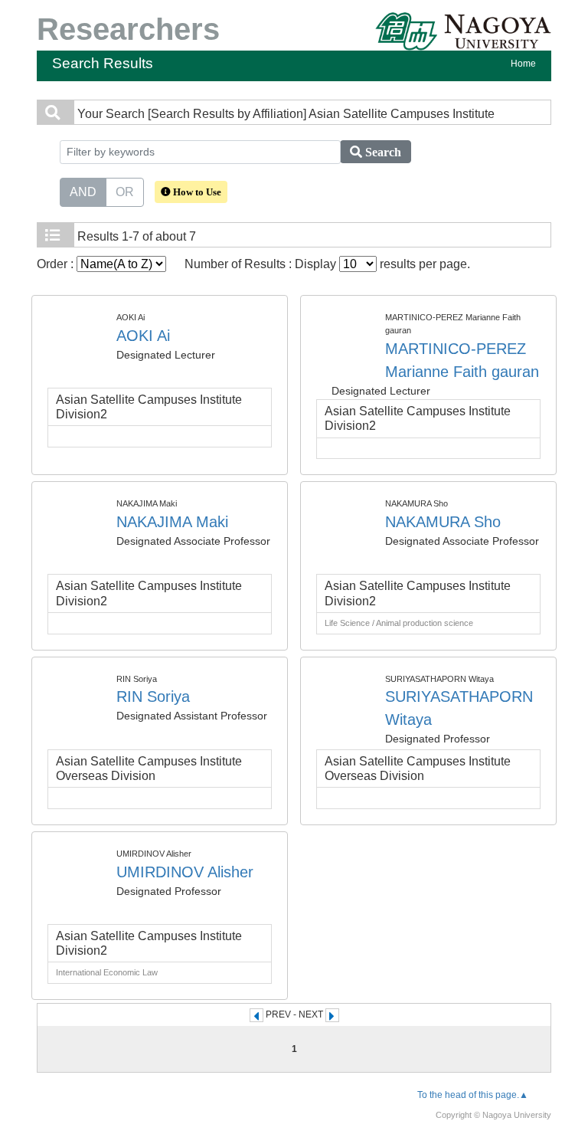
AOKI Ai (143, 335)
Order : (57, 263)
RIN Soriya (153, 696)
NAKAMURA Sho (443, 521)
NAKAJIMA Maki (172, 521)
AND (83, 191)
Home (523, 63)
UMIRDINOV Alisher (184, 872)
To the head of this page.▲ (472, 1095)
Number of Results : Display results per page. (327, 263)
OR (125, 191)
